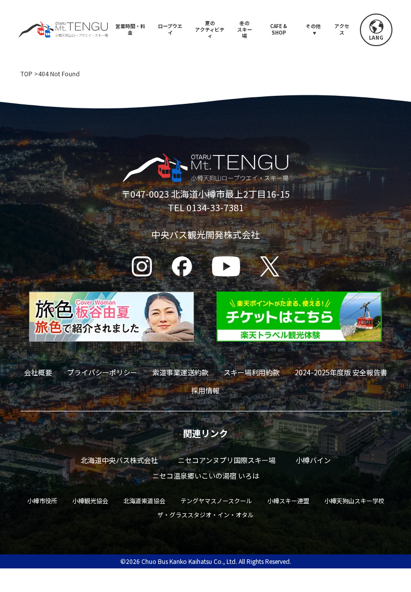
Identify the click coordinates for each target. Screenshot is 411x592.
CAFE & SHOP (278, 29)
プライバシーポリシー (102, 372)
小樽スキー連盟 (288, 500)
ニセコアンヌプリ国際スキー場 (227, 460)
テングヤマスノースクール (216, 500)
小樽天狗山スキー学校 (354, 500)
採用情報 (205, 390)
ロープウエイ (170, 29)
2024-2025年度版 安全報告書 (341, 372)
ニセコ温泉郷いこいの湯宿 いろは (205, 476)
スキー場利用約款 (252, 372)
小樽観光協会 (90, 500)
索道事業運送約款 (180, 372)
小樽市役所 (42, 500)
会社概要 (38, 372)
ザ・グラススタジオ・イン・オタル (205, 514)
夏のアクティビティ (210, 29)
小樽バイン (313, 460)
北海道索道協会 (144, 500)
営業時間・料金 (130, 29)
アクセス (341, 29)
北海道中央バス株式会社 (119, 460)
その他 (313, 26)
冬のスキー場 (244, 29)
